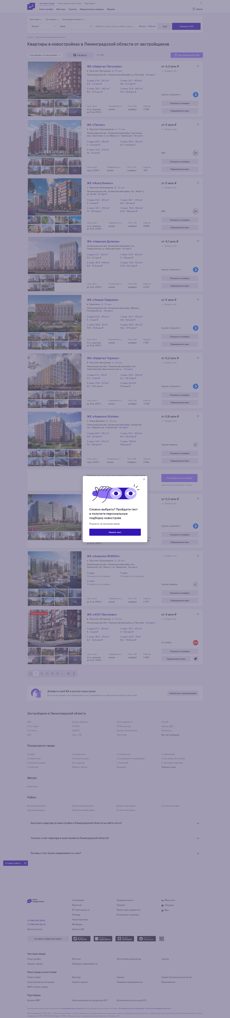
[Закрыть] (144, 479)
